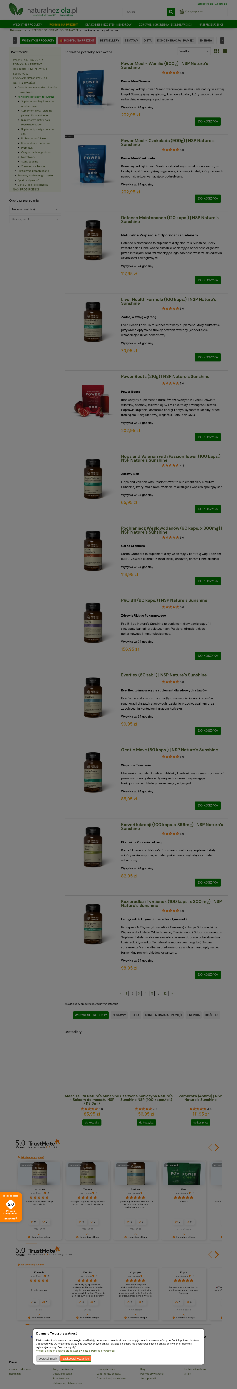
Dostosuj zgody (48, 1358)
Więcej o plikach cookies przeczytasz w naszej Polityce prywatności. (76, 1350)
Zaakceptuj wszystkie (76, 1358)
